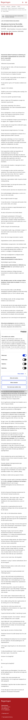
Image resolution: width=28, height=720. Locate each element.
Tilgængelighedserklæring (7, 717)
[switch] (24, 360)
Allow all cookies (14, 378)
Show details (21, 373)
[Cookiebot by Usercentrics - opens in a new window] (20, 332)
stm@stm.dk (7, 709)
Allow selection (14, 382)
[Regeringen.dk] (14, 701)
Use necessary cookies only (14, 387)
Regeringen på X (5, 713)
